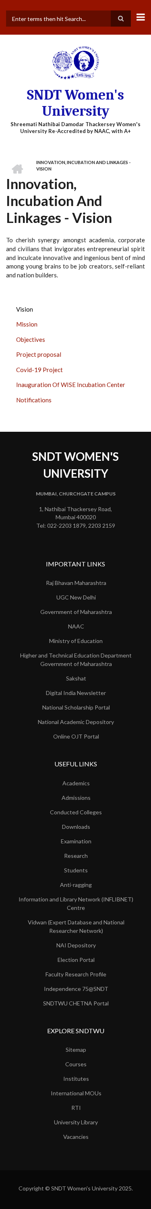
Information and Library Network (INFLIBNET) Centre (76, 903)
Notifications (34, 400)
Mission (26, 324)
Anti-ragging (76, 884)
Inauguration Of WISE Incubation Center (70, 384)
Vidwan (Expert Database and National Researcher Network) (76, 926)
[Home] (75, 62)
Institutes (76, 1078)
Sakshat (76, 678)
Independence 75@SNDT (76, 988)
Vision (24, 309)
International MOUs (76, 1093)
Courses (76, 1064)
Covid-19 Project (39, 369)
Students (76, 870)
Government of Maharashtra (76, 611)
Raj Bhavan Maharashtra (76, 582)
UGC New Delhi (76, 597)
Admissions (76, 797)
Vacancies (76, 1136)
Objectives (30, 339)
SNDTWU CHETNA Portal (76, 1003)
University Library (76, 1122)
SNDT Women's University (75, 103)
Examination (76, 841)
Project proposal (38, 354)
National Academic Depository (76, 721)
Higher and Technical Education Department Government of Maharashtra (76, 659)
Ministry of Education (76, 640)
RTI (76, 1107)
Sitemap (76, 1049)
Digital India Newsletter (76, 692)
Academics (76, 783)
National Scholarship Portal (76, 707)
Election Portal (76, 959)
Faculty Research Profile (76, 974)
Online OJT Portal (76, 736)
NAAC (76, 626)
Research (76, 855)
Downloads (76, 826)
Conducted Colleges (76, 812)
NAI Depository (76, 945)
